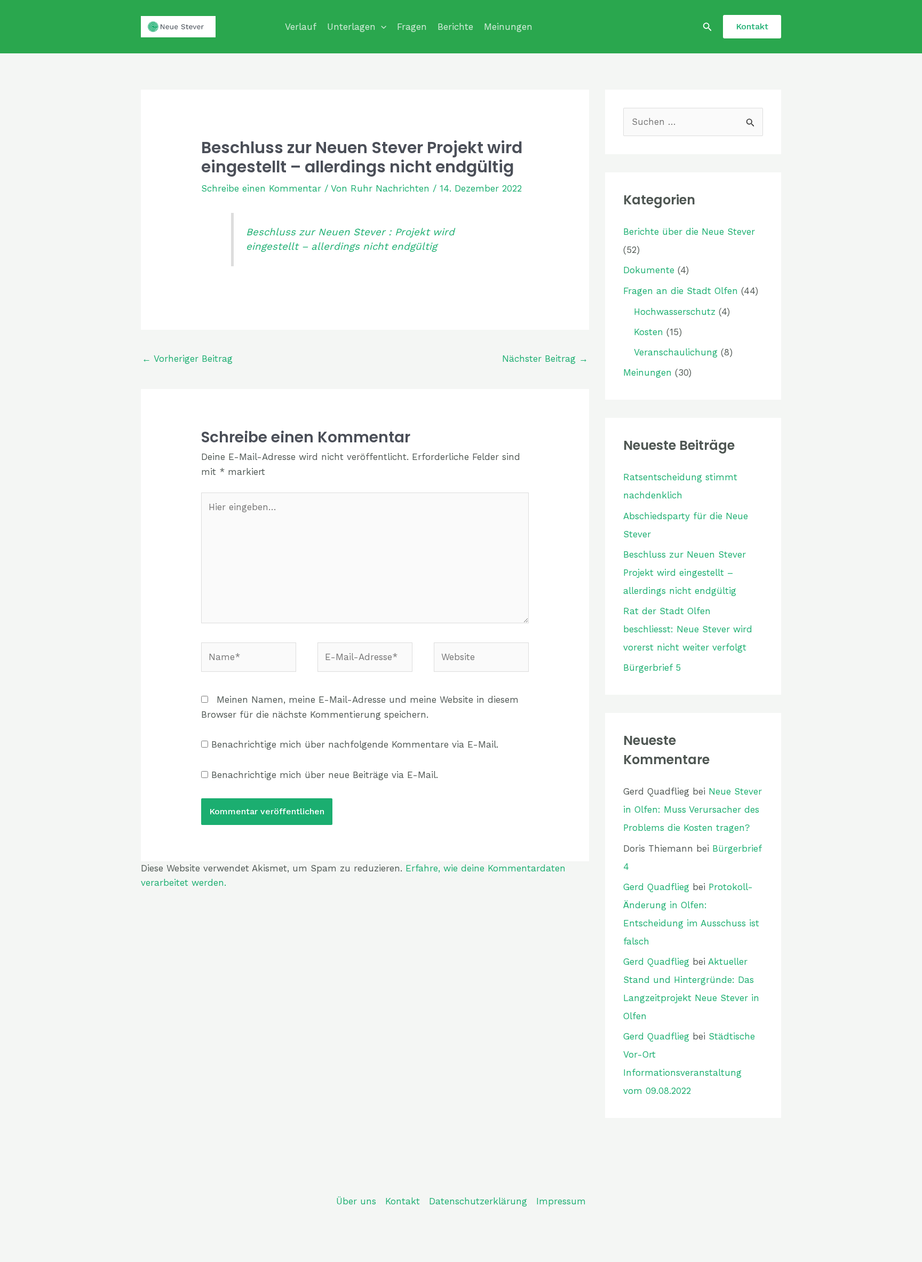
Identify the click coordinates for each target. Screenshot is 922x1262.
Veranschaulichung (676, 352)
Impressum (561, 1201)
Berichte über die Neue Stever (689, 231)
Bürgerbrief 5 (652, 667)
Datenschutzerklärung (478, 1201)
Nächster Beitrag (545, 358)
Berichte (455, 26)
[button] (381, 26)
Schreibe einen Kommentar (261, 188)
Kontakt (402, 1201)
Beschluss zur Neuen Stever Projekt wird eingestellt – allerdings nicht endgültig (684, 572)
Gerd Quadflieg (656, 887)
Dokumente (648, 270)
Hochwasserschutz (675, 311)
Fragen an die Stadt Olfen (680, 290)
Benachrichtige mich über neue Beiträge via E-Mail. (324, 774)
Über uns (356, 1201)
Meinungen (508, 26)
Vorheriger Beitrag (187, 358)
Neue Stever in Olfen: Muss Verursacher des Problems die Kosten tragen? (692, 809)
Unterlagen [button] (351, 26)
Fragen (412, 26)
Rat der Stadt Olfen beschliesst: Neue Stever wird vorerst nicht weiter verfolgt (687, 629)
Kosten (648, 332)
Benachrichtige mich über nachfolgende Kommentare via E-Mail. (354, 744)
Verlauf (300, 26)
